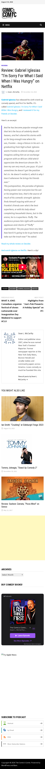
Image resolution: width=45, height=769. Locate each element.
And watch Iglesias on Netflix (14, 250)
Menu (7, 25)
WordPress (5, 765)
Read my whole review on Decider (15, 243)
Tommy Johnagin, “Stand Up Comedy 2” (19, 467)
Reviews (4, 65)
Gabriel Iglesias (24, 289)
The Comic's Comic (22, 762)
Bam (15, 765)
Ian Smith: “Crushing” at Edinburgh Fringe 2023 (22, 424)
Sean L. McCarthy (14, 92)
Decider (13, 289)
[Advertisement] (22, 538)
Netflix (35, 289)
